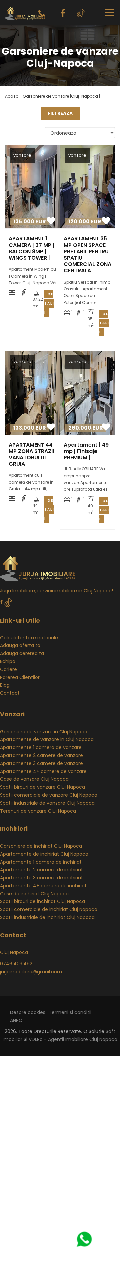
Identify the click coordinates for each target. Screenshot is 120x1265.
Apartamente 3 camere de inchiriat (41, 877)
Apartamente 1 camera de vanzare (41, 747)
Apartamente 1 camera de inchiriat (41, 862)
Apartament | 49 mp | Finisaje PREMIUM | (86, 451)
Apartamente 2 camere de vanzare (41, 755)
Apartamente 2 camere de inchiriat (41, 869)
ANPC (16, 1020)
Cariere (8, 669)
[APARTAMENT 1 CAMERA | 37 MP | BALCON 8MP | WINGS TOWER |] (32, 187)
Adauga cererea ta (22, 653)
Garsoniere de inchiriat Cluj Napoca (41, 846)
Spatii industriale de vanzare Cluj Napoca (47, 803)
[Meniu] (109, 12)
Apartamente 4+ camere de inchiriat (43, 885)
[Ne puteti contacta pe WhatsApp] (81, 1239)
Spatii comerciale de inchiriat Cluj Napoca (48, 909)
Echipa (7, 661)
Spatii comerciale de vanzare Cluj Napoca (48, 795)
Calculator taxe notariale (29, 637)
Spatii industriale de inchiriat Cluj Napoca (47, 917)
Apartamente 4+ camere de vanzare (43, 771)
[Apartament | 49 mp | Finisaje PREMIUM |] (87, 393)
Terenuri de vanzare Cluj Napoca (38, 811)
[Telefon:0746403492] (41, 13)
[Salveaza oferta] (51, 222)
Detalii (49, 303)
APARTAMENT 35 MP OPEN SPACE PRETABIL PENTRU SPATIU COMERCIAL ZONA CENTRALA (87, 254)
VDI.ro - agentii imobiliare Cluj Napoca (73, 1039)
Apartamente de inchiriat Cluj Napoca (44, 854)
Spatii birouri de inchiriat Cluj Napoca (42, 901)
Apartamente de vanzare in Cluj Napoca (47, 739)
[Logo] (25, 12)
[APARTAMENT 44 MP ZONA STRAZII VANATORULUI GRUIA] (32, 393)
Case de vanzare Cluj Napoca (34, 779)
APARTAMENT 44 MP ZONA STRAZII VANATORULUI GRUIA (31, 454)
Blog (5, 685)
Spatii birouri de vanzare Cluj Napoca (42, 787)
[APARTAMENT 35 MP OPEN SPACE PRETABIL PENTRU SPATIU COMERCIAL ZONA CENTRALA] (87, 187)
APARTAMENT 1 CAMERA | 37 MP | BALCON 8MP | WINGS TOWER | (31, 248)
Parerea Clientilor (20, 677)
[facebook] (62, 13)
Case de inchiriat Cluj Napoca (34, 893)
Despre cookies (27, 1012)
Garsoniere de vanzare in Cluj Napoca (43, 731)
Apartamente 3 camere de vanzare (41, 763)
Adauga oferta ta (20, 645)
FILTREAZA (60, 113)
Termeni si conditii (70, 1012)
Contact (10, 693)
